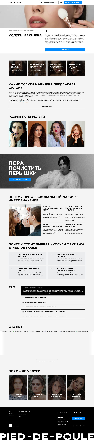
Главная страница (13, 30)
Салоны (11, 413)
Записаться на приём (20, 179)
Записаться (65, 49)
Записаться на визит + (73, 2)
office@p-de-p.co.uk (62, 424)
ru (61, 2)
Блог (20, 416)
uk (13, 425)
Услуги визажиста (22, 30)
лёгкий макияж (23, 101)
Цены (10, 411)
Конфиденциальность (24, 411)
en (17, 425)
